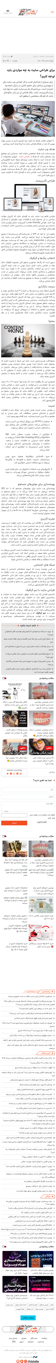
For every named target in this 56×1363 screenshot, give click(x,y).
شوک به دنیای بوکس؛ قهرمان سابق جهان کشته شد (34, 1191)
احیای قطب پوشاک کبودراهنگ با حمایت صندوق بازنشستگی (31, 1079)
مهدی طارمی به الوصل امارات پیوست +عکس (36, 1161)
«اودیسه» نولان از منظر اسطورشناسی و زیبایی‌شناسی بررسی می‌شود (29, 1094)
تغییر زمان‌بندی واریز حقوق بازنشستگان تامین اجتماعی (33, 1018)
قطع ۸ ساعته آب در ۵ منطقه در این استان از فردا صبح (33, 1067)
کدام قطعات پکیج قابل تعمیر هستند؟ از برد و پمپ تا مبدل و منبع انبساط (26, 1229)
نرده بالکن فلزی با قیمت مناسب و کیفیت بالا (36, 1212)
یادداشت (41, 1341)
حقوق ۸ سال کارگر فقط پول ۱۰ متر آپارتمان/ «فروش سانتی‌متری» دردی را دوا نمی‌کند (29, 1143)
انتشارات (30, 1341)
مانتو (52, 1305)
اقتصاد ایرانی (50, 1309)
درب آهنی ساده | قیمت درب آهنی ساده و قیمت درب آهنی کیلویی (30, 1216)
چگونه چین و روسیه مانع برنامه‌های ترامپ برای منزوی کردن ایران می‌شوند (31, 1047)
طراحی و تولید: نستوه (26, 1357)
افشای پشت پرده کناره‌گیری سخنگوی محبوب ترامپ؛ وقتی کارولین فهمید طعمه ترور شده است (29, 670)
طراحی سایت (24, 156)
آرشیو (21, 1341)
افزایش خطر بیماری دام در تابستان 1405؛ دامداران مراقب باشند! (30, 1208)
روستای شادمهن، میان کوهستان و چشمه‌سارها (36, 1084)
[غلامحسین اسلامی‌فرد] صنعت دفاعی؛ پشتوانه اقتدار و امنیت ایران (29, 1137)
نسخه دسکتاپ (28, 1317)
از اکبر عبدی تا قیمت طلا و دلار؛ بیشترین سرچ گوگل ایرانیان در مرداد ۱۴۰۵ (27, 1058)
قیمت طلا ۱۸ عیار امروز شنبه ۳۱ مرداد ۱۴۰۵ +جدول (35, 1030)
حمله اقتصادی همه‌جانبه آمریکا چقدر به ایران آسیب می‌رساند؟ (30, 1013)
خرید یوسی (9, 1305)
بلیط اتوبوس (20, 1309)
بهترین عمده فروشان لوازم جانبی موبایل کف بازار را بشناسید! (31, 1237)
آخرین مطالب (45, 1053)
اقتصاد (42, 56)
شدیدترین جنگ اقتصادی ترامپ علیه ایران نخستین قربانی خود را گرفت (27, 1040)
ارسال (14, 823)
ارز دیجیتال (30, 1309)
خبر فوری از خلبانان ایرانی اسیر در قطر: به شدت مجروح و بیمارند (30, 996)
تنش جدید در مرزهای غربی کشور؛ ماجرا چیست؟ (35, 1008)
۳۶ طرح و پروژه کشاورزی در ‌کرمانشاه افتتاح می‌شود (34, 1089)
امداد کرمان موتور (20, 1305)
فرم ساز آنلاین (33, 1305)
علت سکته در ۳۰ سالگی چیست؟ (41, 1062)
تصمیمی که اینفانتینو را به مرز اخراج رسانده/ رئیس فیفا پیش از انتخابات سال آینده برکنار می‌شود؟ (28, 1115)
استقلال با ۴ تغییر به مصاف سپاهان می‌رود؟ (37, 1156)
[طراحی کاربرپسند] (28, 197)
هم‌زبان (23, 1338)
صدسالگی (33, 1338)
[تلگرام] (18, 1361)
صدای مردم (13, 1338)
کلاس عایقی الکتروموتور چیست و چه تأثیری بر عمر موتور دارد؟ (31, 1241)
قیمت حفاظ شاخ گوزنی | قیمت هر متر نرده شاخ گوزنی (33, 1220)
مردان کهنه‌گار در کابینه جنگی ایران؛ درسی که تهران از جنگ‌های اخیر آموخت (29, 648)
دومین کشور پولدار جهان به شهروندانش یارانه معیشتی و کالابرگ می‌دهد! (29, 663)
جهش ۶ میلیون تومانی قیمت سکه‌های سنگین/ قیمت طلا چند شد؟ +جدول (30, 1168)
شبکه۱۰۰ (44, 1338)
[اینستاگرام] (25, 1361)
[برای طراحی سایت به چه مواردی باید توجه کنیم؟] (28, 119)
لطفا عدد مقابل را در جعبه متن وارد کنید (42, 816)
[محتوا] (28, 340)
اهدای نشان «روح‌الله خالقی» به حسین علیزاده (36, 1128)
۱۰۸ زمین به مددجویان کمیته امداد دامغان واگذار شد (34, 1108)
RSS (13, 1341)
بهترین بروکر (39, 1309)
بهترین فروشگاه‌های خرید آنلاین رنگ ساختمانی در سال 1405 (31, 1233)
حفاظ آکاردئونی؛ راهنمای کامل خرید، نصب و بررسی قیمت (32, 1225)
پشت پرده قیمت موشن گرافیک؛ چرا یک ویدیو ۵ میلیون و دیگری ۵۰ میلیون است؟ (30, 1202)
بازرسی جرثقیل (43, 1305)
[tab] (47, 991)
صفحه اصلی (49, 56)
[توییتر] (21, 1361)
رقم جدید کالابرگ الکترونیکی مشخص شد (38, 1181)
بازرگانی (35, 56)
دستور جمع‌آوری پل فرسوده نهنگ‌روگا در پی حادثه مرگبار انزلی (31, 1035)
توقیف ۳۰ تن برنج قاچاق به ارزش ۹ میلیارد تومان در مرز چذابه (30, 1103)
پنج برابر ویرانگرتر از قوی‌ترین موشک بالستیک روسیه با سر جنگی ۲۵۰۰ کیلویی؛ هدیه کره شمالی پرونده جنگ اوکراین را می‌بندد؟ (29, 1003)
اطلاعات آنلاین (28, 12)
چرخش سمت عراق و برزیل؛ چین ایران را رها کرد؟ (35, 1132)
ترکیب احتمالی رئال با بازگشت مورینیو (39, 1186)
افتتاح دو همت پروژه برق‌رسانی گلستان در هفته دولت (33, 1098)
